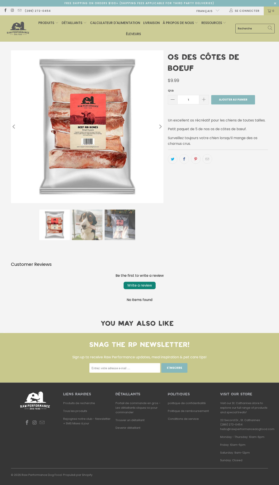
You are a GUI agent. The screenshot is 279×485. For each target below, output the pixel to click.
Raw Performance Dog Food (42, 475)
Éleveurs (133, 34)
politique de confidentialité (187, 403)
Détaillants (72, 22)
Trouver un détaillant (130, 420)
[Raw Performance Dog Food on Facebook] (5, 11)
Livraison (151, 22)
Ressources (212, 22)
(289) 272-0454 (38, 11)
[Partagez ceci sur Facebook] (184, 159)
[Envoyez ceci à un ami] (207, 159)
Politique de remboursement (188, 411)
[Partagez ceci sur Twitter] (172, 159)
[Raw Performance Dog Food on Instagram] (12, 11)
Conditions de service (183, 419)
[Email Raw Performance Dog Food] (19, 11)
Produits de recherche (79, 403)
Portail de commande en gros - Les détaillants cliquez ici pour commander (138, 407)
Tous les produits (75, 411)
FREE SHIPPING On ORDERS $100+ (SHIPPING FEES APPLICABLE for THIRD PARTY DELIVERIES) (139, 3)
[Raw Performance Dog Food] (18, 29)
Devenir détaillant (128, 428)
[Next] (160, 126)
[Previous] (14, 126)
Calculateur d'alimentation (115, 22)
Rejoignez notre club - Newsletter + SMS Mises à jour (87, 421)
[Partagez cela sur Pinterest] (196, 159)
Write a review (139, 285)
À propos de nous (179, 22)
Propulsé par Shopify (77, 475)
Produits (46, 22)
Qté (171, 91)
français (204, 11)
